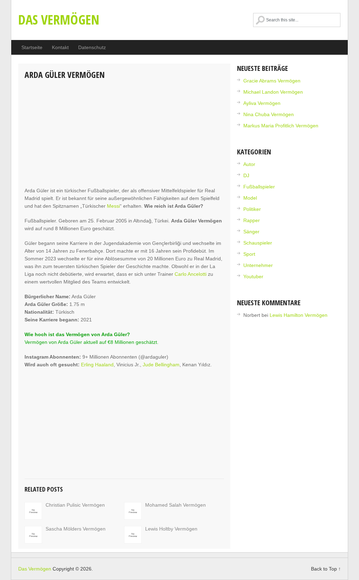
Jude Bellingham (161, 364)
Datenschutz (92, 47)
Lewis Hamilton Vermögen (298, 315)
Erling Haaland (97, 364)
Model (250, 198)
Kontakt (60, 47)
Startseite (31, 47)
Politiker (252, 209)
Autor (249, 164)
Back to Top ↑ (326, 569)
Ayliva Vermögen (261, 103)
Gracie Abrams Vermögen (271, 81)
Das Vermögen (58, 19)
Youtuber (253, 276)
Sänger (251, 231)
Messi (113, 206)
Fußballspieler (259, 186)
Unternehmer (258, 265)
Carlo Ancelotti (190, 274)
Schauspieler (257, 243)
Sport (249, 254)
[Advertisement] (124, 134)
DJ (246, 175)
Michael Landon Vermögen (273, 92)
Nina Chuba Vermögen (268, 114)
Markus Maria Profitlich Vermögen (280, 125)
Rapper (251, 220)
